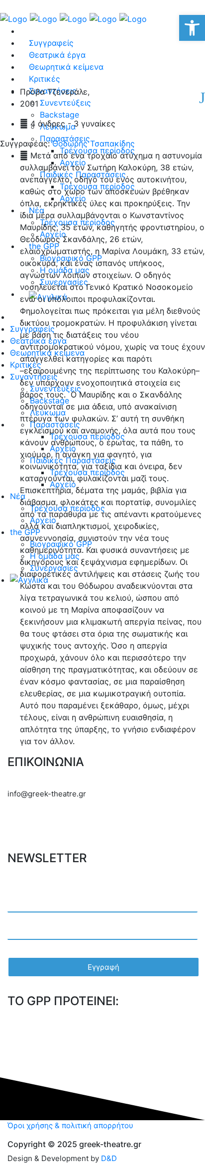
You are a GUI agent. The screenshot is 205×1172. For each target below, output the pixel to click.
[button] (192, 28)
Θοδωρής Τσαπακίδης (92, 143)
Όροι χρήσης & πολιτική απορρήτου (70, 1125)
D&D (109, 1158)
